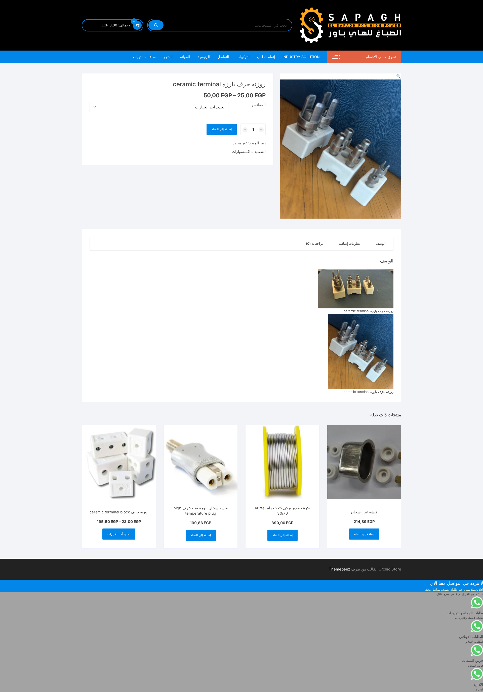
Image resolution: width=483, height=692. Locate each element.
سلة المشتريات (144, 57)
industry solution (301, 57)
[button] (398, 76)
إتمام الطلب (266, 57)
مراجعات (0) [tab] (315, 243)
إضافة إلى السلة (222, 129)
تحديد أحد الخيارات (118, 534)
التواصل (223, 57)
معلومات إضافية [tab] (349, 243)
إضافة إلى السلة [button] (364, 534)
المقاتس (259, 104)
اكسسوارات (241, 151)
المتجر (168, 57)
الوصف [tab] (381, 243)
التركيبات (243, 57)
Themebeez (339, 569)
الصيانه (185, 57)
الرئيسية (204, 57)
